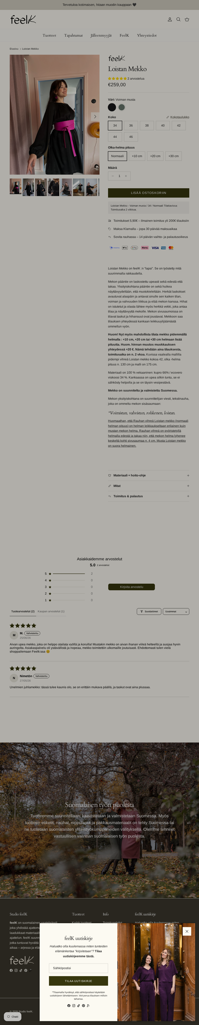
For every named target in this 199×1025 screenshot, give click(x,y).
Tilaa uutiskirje (78, 981)
